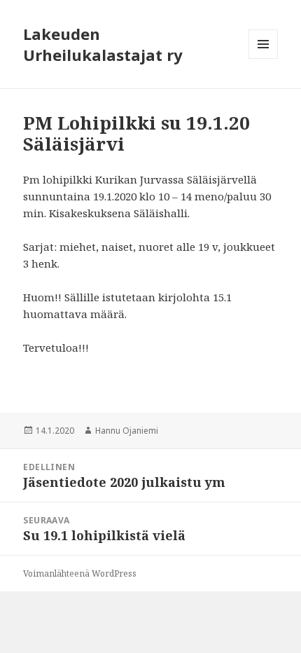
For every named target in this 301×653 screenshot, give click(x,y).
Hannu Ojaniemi (126, 431)
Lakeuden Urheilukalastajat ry (103, 44)
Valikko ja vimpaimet (263, 58)
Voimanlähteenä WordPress (79, 573)
